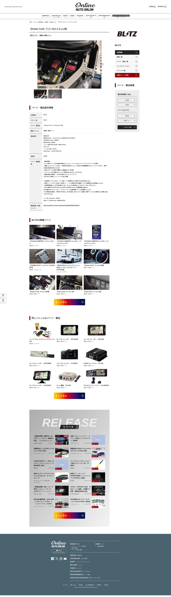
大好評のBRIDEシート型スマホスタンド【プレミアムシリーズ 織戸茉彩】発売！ (44, 463)
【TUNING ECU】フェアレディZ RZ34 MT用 (42, 266)
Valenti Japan (38, 443)
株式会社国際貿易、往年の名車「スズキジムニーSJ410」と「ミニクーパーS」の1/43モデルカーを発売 (44, 502)
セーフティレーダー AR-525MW (40, 363)
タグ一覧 (65, 584)
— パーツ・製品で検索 (76, 549)
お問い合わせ (73, 584)
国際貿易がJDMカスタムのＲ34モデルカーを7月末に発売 (80, 450)
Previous (37, 64)
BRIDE (36, 468)
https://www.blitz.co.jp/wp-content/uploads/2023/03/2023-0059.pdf (61, 205)
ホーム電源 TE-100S (64, 385)
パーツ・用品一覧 (122, 61)
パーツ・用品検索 (38, 22)
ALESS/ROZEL (74, 494)
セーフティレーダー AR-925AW (40, 385)
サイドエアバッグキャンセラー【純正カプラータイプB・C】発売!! (80, 463)
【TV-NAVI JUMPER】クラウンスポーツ (41, 242)
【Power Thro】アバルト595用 (94, 265)
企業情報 (119, 52)
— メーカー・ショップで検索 (78, 546)
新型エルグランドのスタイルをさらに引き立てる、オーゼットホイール (44, 476)
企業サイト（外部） (123, 75)
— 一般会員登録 (99, 546)
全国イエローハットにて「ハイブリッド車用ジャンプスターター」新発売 (80, 438)
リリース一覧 (121, 70)
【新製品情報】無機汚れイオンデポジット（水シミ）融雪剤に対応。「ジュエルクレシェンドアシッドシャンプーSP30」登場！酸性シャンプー (44, 438)
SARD (72, 480)
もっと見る (61, 302)
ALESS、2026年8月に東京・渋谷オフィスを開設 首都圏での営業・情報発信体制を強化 (80, 489)
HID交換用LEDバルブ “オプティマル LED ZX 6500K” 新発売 (80, 500)
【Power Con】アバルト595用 (39, 291)
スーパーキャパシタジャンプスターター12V (42, 340)
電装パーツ (53, 22)
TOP (30, 22)
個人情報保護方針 (90, 584)
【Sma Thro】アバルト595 (92, 291)
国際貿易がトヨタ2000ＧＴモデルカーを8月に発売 (44, 450)
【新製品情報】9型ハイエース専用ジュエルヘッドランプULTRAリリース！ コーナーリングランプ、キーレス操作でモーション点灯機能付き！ (44, 489)
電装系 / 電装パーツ (45, 35)
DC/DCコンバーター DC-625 (93, 363)
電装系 (46, 22)
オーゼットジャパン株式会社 (42, 480)
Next (102, 64)
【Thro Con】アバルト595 (65, 291)
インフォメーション (123, 66)
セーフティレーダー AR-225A (94, 339)
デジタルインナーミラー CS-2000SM (96, 385)
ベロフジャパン (74, 443)
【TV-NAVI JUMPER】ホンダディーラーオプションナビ (69, 242)
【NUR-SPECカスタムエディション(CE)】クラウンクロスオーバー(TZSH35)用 (68, 267)
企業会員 (106, 584)
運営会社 (81, 584)
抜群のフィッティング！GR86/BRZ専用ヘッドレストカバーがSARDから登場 (80, 476)
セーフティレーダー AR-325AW (67, 339)
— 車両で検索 (73, 548)
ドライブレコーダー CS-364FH (67, 363)
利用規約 (99, 584)
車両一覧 (119, 57)
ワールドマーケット (39, 453)
